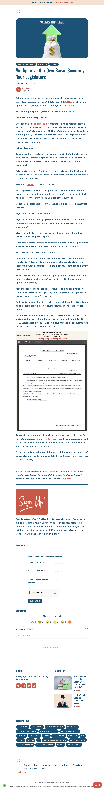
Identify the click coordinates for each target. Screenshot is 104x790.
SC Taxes (20, 740)
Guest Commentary (73, 744)
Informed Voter (37, 727)
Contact (27, 765)
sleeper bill (30, 184)
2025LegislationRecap (77, 740)
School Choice (35, 736)
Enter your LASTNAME (36, 571)
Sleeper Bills (42, 64)
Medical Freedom (58, 736)
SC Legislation (23, 727)
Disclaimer (65, 765)
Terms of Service (64, 782)
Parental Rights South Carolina (54, 740)
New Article (22, 736)
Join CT (97, 785)
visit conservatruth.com (64, 2)
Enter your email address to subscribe (38, 581)
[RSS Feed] (34, 685)
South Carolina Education (27, 731)
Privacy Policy (77, 765)
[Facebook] (23, 685)
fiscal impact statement (40, 123)
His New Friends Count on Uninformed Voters (80, 699)
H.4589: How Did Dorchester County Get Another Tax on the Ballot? (80, 681)
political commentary (25, 744)
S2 (38, 740)
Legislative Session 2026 (26, 64)
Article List (46, 765)
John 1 (44, 769)
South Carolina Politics (69, 731)
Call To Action (72, 727)
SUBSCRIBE (35, 601)
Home (36, 765)
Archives (60, 744)
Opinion (46, 736)
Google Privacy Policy (55, 782)
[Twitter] (18, 685)
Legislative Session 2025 (54, 727)
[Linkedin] (29, 685)
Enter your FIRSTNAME (36, 562)
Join (55, 765)
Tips (82, 736)
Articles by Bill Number (45, 744)
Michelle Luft (26, 88)
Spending (54, 64)
